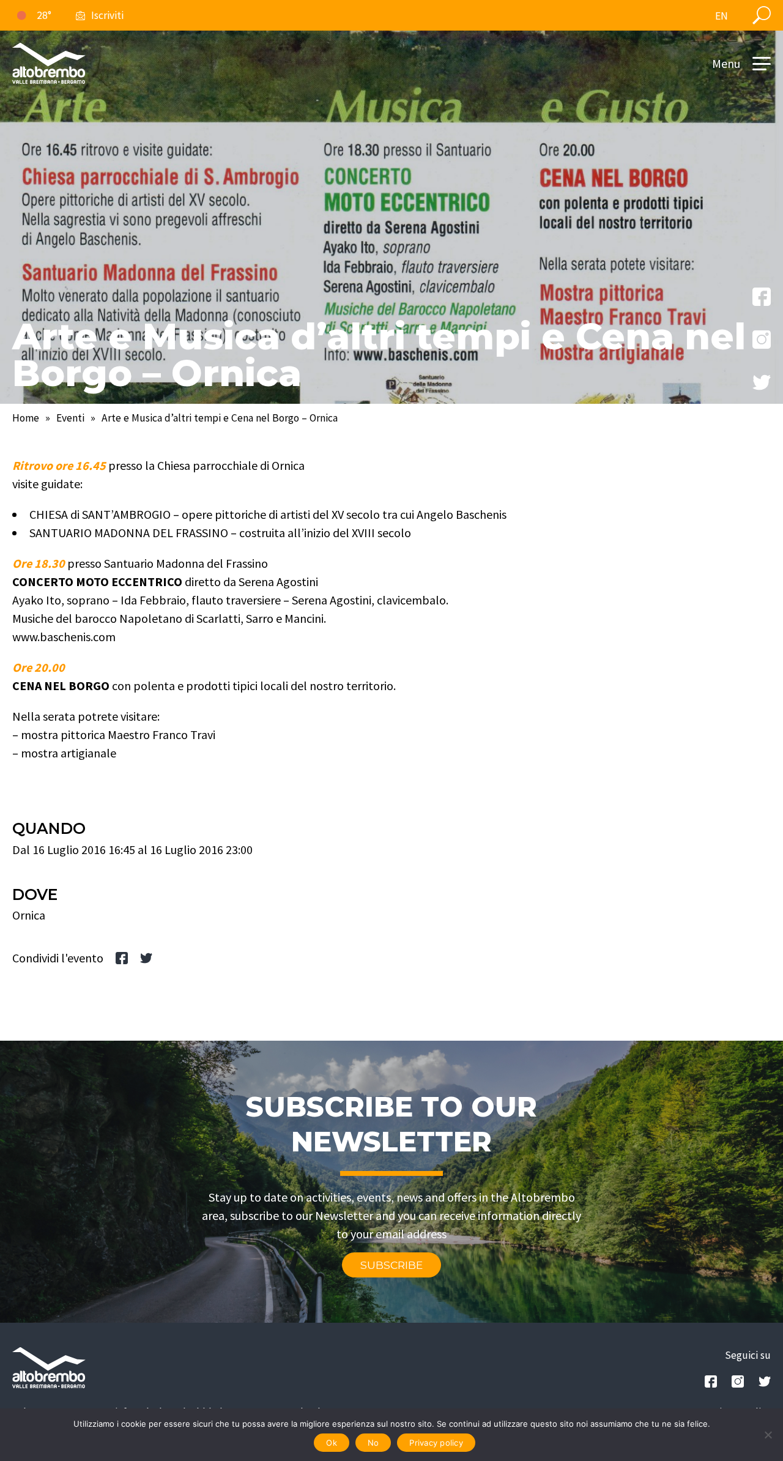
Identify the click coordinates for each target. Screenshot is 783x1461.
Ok (331, 1443)
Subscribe (391, 1264)
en (721, 16)
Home (25, 418)
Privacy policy (436, 1443)
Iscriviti (107, 15)
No (373, 1443)
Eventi (70, 418)
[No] (768, 1435)
